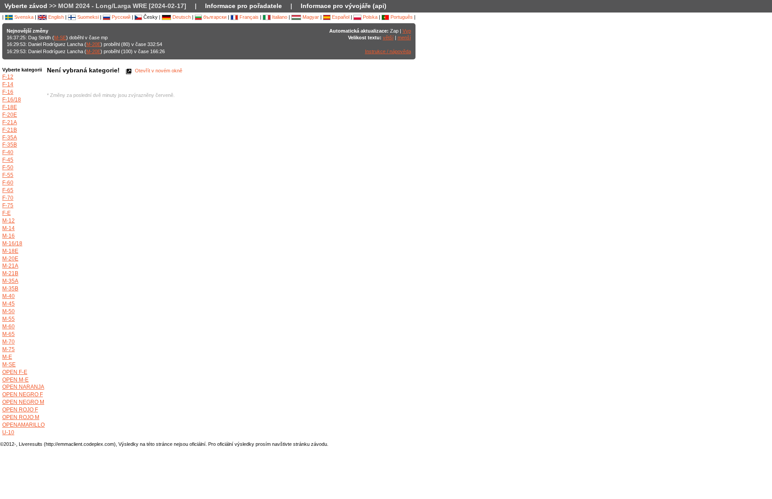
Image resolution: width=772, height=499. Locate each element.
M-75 (8, 349)
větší (388, 37)
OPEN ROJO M (20, 417)
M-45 (8, 304)
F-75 (7, 205)
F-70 (7, 198)
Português (401, 17)
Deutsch (181, 17)
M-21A (10, 266)
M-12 (8, 221)
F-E (6, 213)
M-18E (10, 251)
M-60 (8, 326)
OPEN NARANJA (23, 387)
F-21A (9, 122)
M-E (7, 357)
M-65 (8, 334)
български (214, 17)
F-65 (7, 190)
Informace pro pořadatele (243, 5)
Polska (369, 17)
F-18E (9, 107)
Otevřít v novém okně (158, 70)
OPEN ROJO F (20, 410)
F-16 (7, 92)
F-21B (9, 130)
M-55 (8, 319)
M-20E (93, 44)
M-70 (8, 342)
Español (340, 17)
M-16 (8, 236)
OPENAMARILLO (23, 425)
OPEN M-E (15, 380)
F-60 (7, 183)
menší (404, 37)
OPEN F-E (14, 372)
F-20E (9, 115)
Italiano (279, 17)
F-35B (9, 145)
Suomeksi (87, 17)
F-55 (7, 175)
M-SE (60, 37)
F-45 (7, 160)
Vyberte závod (25, 5)
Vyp (407, 31)
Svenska (23, 17)
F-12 (7, 77)
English (55, 17)
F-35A (9, 137)
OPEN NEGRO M (23, 402)
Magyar (310, 17)
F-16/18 (11, 99)
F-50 (7, 167)
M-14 (8, 228)
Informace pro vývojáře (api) (343, 5)
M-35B (10, 288)
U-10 (8, 432)
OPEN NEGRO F (22, 394)
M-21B (10, 273)
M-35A (10, 281)
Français (248, 17)
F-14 (7, 84)
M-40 (8, 296)
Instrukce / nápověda (388, 51)
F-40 (7, 152)
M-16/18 (12, 243)
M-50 (8, 311)
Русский (120, 17)
